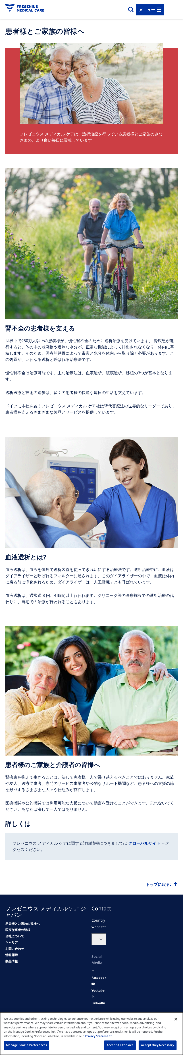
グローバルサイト (144, 843)
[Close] (176, 1019)
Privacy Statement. (99, 1036)
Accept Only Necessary (157, 1045)
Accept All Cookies (120, 1045)
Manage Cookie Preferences (26, 1045)
